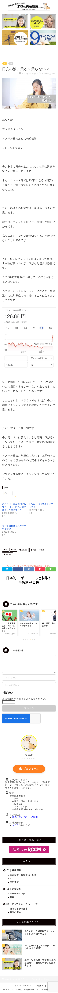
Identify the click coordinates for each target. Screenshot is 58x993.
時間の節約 (15, 912)
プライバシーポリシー (23, 986)
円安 (34, 550)
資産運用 (8, 554)
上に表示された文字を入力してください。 (24, 698)
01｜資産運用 (14, 870)
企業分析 (24, 550)
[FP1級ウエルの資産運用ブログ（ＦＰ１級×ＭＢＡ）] (29, 9)
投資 (42, 550)
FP (6, 550)
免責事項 (40, 986)
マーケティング (17, 893)
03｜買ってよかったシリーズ (22, 904)
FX (5, 63)
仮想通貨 (14, 882)
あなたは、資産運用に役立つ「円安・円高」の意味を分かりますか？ (14, 507)
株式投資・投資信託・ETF (23, 875)
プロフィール (31, 768)
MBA (14, 550)
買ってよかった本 (19, 909)
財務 (12, 897)
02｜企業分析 (14, 889)
